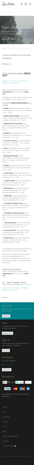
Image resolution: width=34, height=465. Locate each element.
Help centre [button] (6, 370)
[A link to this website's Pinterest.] (12, 446)
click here (28, 284)
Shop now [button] (6, 316)
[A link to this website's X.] (9, 446)
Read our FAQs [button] (7, 333)
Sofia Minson (9, 12)
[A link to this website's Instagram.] (6, 446)
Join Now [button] (6, 350)
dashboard (12, 456)
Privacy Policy (28, 456)
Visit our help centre (7, 364)
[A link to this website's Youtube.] (15, 446)
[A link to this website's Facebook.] (3, 446)
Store (3, 12)
